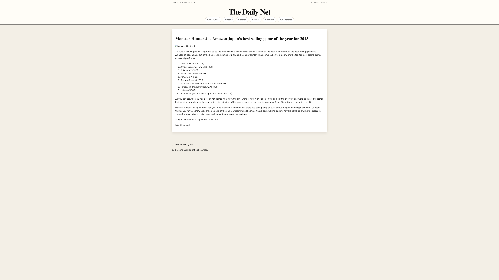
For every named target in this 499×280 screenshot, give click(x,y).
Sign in (324, 3)
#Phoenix (228, 20)
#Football (256, 20)
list (200, 55)
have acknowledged (197, 111)
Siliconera (184, 125)
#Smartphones (286, 20)
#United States (213, 20)
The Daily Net (250, 11)
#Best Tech (269, 20)
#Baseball (242, 20)
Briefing (315, 3)
